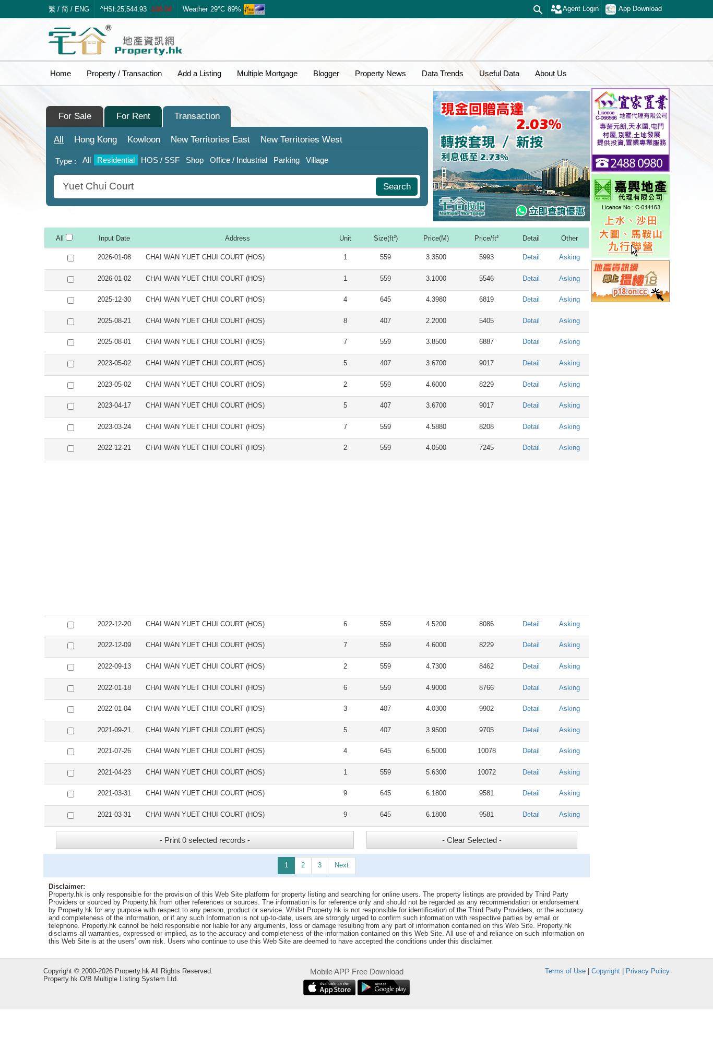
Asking (569, 257)
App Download (640, 9)
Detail (531, 257)
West (301, 140)
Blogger (326, 73)
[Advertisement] (316, 538)
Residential (116, 160)
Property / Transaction (124, 73)
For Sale (74, 116)
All (59, 140)
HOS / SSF (160, 160)
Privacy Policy (648, 971)
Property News (380, 73)
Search (397, 187)
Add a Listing (199, 73)
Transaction (197, 116)
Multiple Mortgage (267, 73)
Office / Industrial (238, 160)
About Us (551, 73)
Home (60, 73)
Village (317, 160)
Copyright (605, 971)
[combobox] (216, 186)
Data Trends (443, 73)
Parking (287, 160)
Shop (195, 160)
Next (342, 865)
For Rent (133, 116)
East (210, 140)
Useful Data (499, 73)
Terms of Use (565, 971)
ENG (82, 9)
